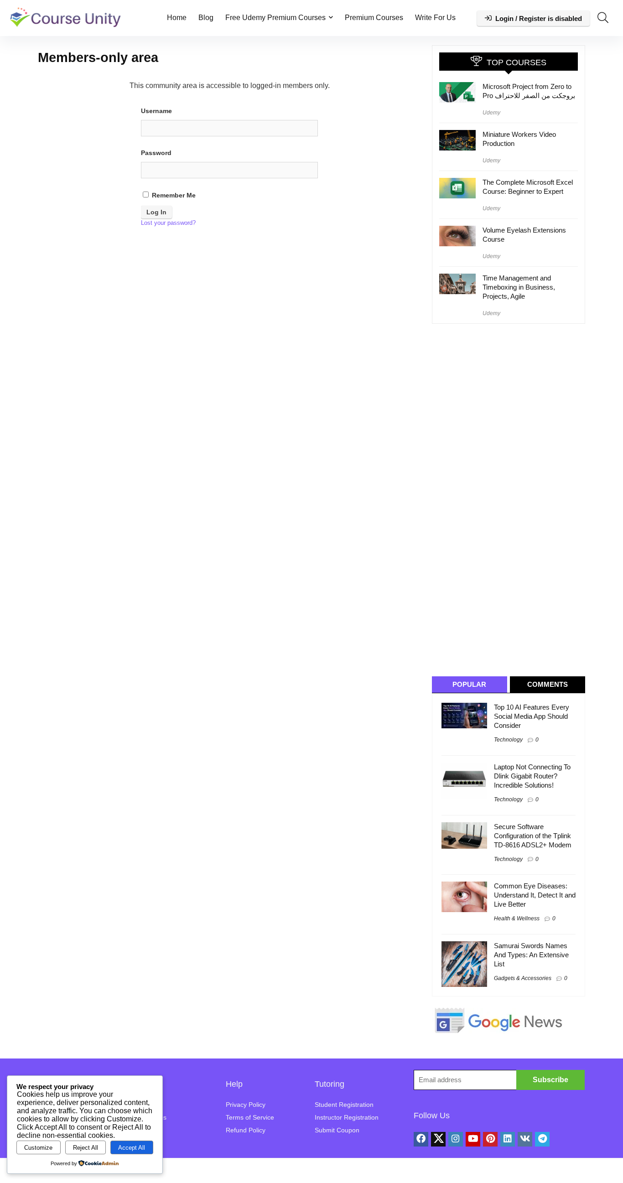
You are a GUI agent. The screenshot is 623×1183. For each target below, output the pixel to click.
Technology (508, 740)
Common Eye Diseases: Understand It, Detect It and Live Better (535, 895)
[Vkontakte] (525, 1139)
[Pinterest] (490, 1139)
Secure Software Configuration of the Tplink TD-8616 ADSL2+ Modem (532, 836)
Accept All (131, 1147)
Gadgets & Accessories (522, 978)
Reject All (85, 1147)
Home (177, 17)
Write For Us (435, 17)
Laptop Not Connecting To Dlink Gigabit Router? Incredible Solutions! (532, 776)
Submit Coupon (337, 1130)
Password (156, 152)
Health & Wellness (517, 918)
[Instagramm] (455, 1139)
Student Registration (344, 1104)
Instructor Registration (347, 1117)
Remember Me (173, 195)
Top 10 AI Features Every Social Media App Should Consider (531, 716)
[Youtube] (473, 1139)
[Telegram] (542, 1139)
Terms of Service (250, 1117)
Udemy (491, 112)
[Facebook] (421, 1139)
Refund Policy (245, 1130)
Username (156, 110)
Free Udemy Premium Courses (275, 17)
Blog (205, 17)
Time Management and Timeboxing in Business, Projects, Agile (519, 287)
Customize (38, 1147)
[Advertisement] (512, 499)
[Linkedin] (507, 1139)
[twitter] (438, 1139)
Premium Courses (374, 17)
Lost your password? (168, 222)
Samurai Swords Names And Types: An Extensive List (531, 955)
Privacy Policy (245, 1104)
